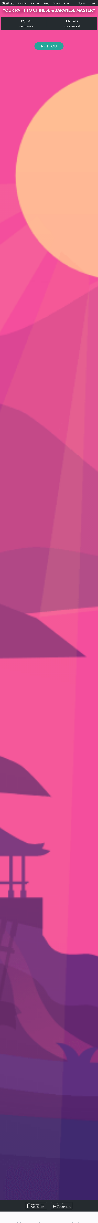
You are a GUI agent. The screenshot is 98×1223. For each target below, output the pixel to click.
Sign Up (82, 3)
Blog (46, 3)
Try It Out (22, 3)
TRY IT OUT (49, 46)
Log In (93, 3)
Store (66, 3)
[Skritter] (8, 3)
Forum (56, 3)
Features (35, 3)
